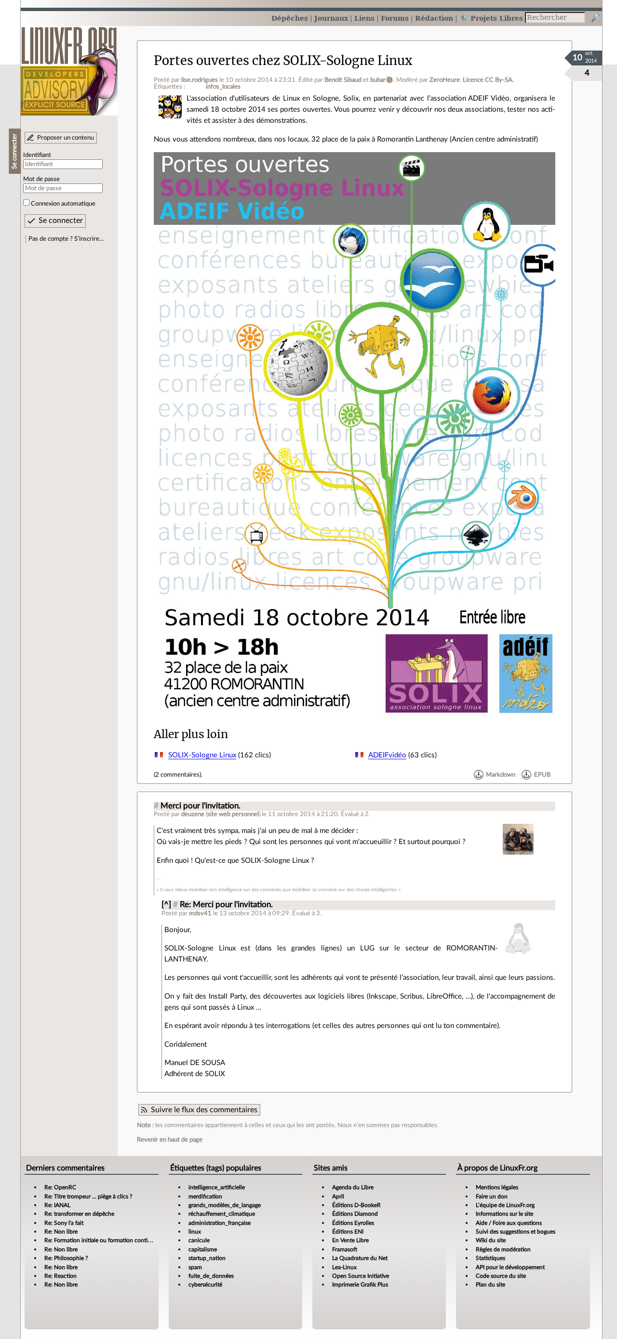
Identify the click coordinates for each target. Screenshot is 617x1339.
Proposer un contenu (65, 138)
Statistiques (490, 1258)
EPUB (542, 775)
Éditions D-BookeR (356, 1205)
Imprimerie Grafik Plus (360, 1284)
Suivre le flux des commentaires (204, 1110)
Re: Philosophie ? (66, 1258)
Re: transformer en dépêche (79, 1214)
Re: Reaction (60, 1276)
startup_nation (207, 1258)
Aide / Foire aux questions (509, 1223)
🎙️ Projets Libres (491, 18)
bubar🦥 (381, 80)
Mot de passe (41, 179)
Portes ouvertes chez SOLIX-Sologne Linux (283, 60)
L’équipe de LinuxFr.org (505, 1205)
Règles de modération (503, 1249)
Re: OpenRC (60, 1187)
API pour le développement (510, 1267)
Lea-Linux (344, 1267)
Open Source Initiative (360, 1276)
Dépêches (289, 18)
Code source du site (501, 1276)
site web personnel (233, 814)
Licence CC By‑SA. (488, 80)
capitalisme (202, 1249)
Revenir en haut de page (169, 1140)
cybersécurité (205, 1284)
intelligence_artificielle (216, 1187)
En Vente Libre (350, 1240)
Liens (364, 18)
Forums (395, 18)
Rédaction (434, 18)
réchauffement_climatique (221, 1214)
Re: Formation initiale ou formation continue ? (102, 1240)
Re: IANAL (57, 1205)
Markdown (500, 775)
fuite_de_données (211, 1276)
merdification (205, 1196)
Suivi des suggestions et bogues (515, 1232)
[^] (166, 905)
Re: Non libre (61, 1232)
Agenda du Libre (353, 1187)
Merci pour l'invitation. (201, 806)
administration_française (219, 1223)
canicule (199, 1240)
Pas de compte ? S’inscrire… (66, 239)
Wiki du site (491, 1240)
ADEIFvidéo (387, 755)
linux (194, 1232)
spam (195, 1267)
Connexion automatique (63, 204)
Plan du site (490, 1284)
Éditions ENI (347, 1232)
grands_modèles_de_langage (224, 1205)
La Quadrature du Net (360, 1258)
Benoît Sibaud (343, 80)
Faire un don (492, 1196)
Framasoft (344, 1249)
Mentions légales (497, 1187)
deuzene (192, 814)
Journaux (331, 18)
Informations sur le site (504, 1214)
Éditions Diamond (355, 1214)
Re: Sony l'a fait (63, 1223)
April (338, 1196)
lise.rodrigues (199, 80)
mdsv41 (200, 913)
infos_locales (223, 87)
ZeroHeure (444, 80)
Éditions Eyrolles (353, 1223)
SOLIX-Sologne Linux (202, 755)
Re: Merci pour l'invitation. (226, 905)
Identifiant (37, 155)
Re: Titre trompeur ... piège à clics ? (88, 1196)
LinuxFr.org (69, 66)
